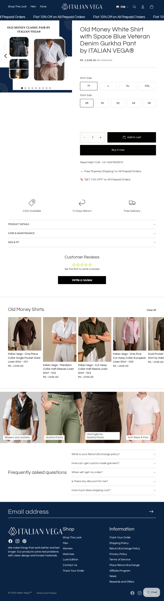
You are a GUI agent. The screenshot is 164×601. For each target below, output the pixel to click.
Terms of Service (119, 559)
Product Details (18, 224)
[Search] (134, 6)
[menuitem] (43, 7)
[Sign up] (151, 511)
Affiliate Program (119, 570)
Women (68, 548)
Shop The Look (72, 537)
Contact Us (70, 565)
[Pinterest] (24, 541)
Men (65, 543)
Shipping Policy (119, 543)
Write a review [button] (82, 280)
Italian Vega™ (24, 593)
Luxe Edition (70, 559)
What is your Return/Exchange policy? (96, 454)
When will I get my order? (87, 472)
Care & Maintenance (21, 233)
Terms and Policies (46, 593)
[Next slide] (67, 56)
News (112, 576)
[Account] (142, 6)
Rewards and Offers (121, 581)
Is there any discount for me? (90, 481)
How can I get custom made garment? (95, 463)
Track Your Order (73, 570)
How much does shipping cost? (91, 490)
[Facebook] (10, 541)
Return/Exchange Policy (124, 548)
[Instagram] (17, 541)
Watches (68, 554)
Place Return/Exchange (124, 565)
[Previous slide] (4, 56)
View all (151, 310)
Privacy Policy (118, 554)
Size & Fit (13, 242)
